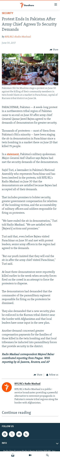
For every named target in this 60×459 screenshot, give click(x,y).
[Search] (47, 455)
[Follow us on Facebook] (5, 434)
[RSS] (26, 434)
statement (13, 154)
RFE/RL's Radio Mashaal (18, 37)
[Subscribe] (19, 434)
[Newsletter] (13, 455)
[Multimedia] (30, 455)
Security (7, 13)
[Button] (54, 50)
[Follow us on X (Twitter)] (12, 434)
